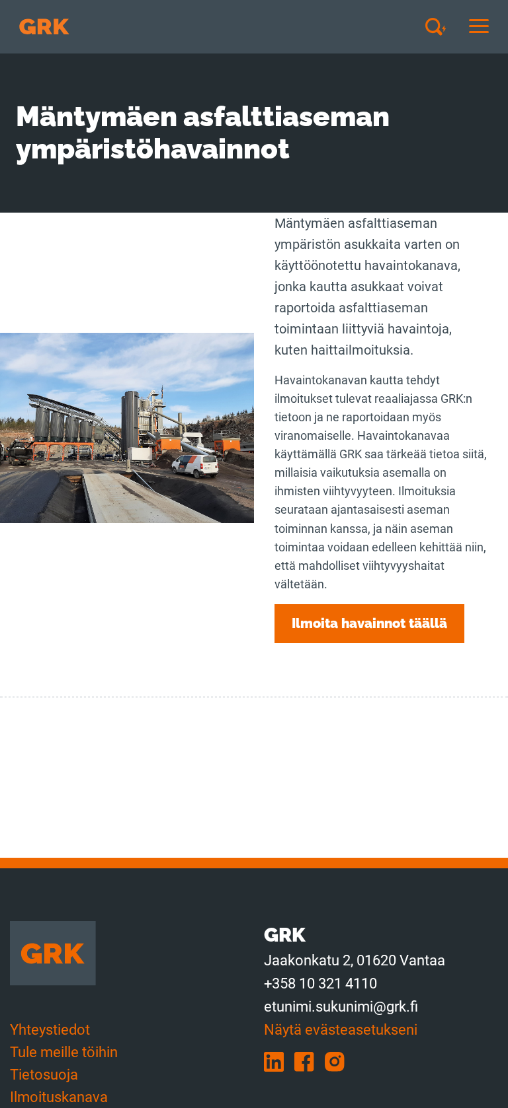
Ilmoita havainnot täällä (369, 623)
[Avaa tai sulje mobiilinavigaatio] (479, 27)
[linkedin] (279, 1061)
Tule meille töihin (64, 1052)
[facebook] (309, 1061)
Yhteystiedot (50, 1029)
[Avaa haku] (440, 26)
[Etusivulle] (44, 26)
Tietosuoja (44, 1074)
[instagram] (339, 1061)
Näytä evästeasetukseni (340, 1029)
